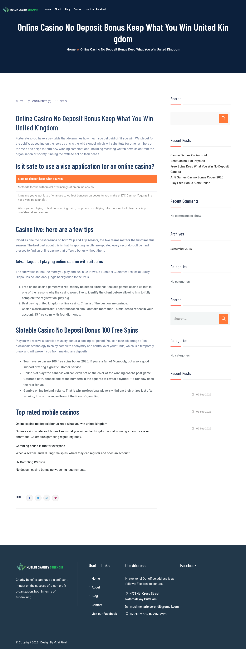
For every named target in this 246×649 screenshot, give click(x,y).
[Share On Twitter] (38, 498)
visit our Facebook (104, 614)
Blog (95, 596)
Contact (97, 605)
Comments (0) (41, 101)
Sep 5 (63, 101)
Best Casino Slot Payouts (187, 161)
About (96, 587)
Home (96, 578)
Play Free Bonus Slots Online (190, 183)
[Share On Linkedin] (46, 498)
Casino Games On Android (188, 155)
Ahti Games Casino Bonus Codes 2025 (196, 177)
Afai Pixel (61, 642)
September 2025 (181, 249)
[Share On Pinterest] (55, 498)
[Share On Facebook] (29, 498)
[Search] (223, 118)
